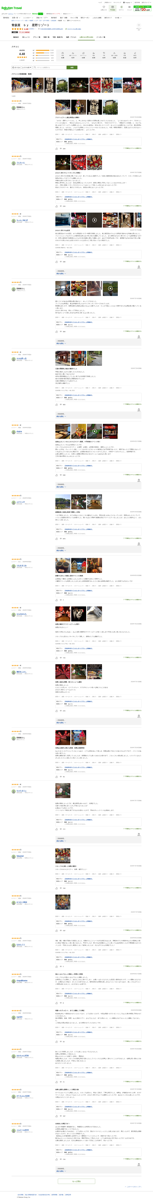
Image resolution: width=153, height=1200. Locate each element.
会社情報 (20, 1195)
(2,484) (86, 37)
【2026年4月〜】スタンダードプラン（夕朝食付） (78, 139)
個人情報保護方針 (31, 1195)
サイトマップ (117, 2)
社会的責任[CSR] (44, 1195)
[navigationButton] (138, 84)
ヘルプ (100, 2)
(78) (58, 37)
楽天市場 (137, 2)
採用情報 (54, 1195)
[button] (22, 85)
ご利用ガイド (107, 2)
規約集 (61, 1195)
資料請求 (68, 1195)
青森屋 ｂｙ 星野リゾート (31, 25)
